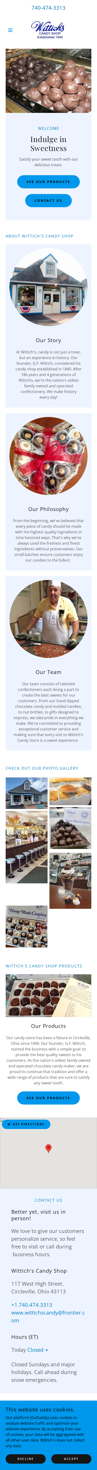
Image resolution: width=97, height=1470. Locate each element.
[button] (12, 30)
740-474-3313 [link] (48, 7)
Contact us (49, 200)
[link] (48, 30)
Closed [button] (35, 1349)
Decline (25, 1459)
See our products (48, 1098)
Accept (71, 1459)
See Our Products (48, 181)
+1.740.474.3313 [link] (31, 1304)
